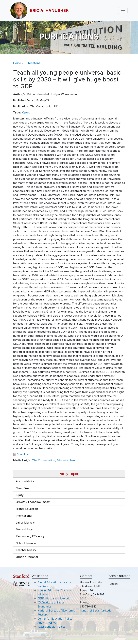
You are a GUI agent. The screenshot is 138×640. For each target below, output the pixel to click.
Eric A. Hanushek (49, 10)
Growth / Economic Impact (33, 502)
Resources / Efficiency (30, 536)
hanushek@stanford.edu (96, 610)
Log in (114, 584)
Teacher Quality (26, 550)
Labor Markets (25, 522)
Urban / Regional (27, 557)
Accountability (25, 481)
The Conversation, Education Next (54, 460)
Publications (32, 63)
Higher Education (27, 508)
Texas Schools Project (51, 626)
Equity (20, 495)
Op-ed (26, 112)
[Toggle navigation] (123, 10)
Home (17, 63)
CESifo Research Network (54, 598)
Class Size (22, 488)
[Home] (20, 10)
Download (22, 454)
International (24, 515)
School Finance (26, 543)
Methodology (24, 529)
